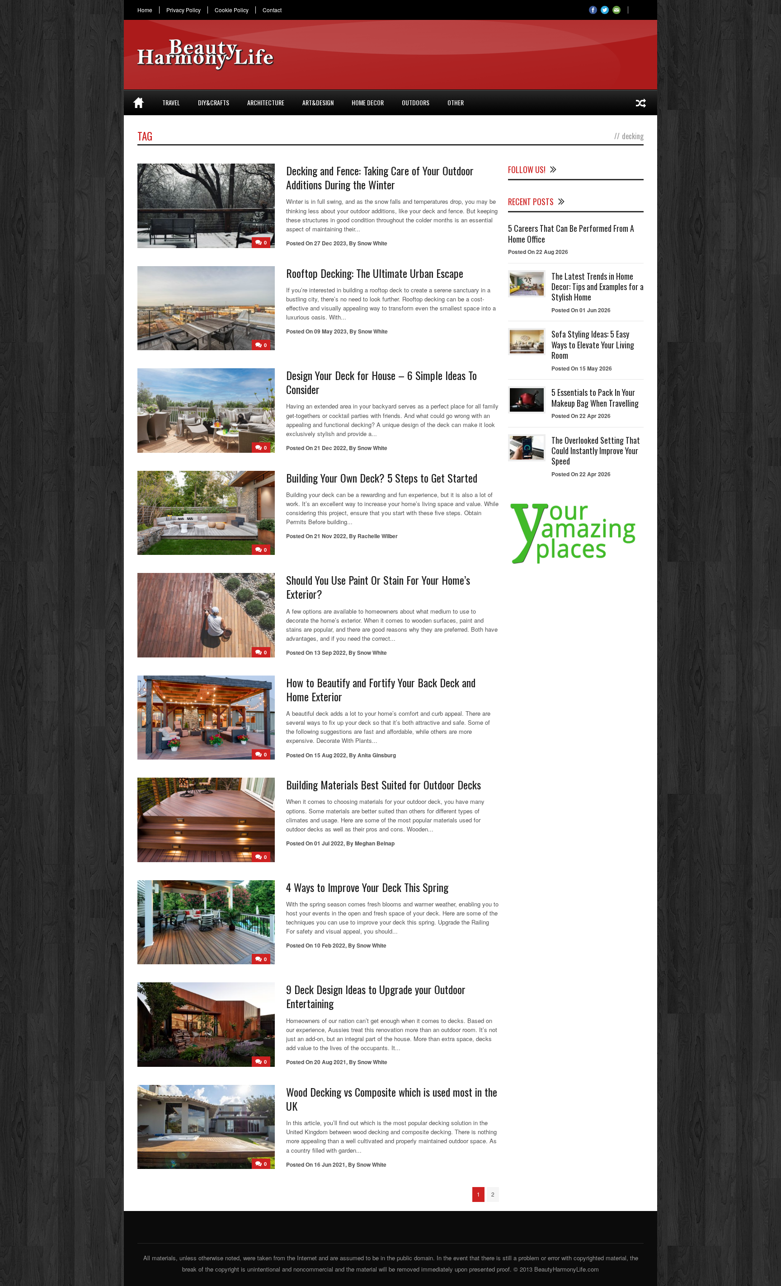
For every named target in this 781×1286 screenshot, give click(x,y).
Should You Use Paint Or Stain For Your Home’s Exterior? (378, 587)
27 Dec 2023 (330, 243)
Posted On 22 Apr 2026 (581, 416)
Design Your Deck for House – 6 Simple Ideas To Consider (381, 382)
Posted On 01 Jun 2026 (581, 310)
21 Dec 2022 (330, 448)
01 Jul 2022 (328, 843)
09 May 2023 (330, 331)
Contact (272, 10)
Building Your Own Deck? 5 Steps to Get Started (381, 477)
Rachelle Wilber (378, 536)
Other (455, 102)
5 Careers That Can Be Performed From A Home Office (571, 233)
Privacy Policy (183, 10)
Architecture (265, 102)
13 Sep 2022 (330, 652)
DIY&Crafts (213, 102)
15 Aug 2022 (330, 755)
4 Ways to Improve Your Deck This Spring (367, 887)
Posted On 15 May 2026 (581, 368)
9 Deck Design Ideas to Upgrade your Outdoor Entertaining (376, 996)
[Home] (138, 102)
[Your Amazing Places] (576, 563)
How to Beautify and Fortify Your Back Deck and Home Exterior (380, 689)
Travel (171, 102)
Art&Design (318, 102)
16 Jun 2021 (329, 1164)
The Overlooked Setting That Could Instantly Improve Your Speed (595, 450)
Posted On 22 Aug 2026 (538, 252)
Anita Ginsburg (377, 755)
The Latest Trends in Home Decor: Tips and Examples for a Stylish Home (597, 286)
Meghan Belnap (375, 843)
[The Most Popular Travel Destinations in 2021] (641, 102)
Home (144, 10)
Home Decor (368, 102)
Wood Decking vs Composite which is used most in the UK (391, 1099)
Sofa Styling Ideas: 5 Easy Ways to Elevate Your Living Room (592, 344)
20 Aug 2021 (330, 1062)
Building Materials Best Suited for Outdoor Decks (383, 784)
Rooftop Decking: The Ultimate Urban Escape (374, 273)
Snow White (372, 243)
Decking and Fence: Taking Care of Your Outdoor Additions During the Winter (380, 177)
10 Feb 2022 (329, 945)
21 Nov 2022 (330, 536)
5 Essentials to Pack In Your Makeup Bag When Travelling (595, 397)
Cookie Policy (232, 10)
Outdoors (415, 102)
